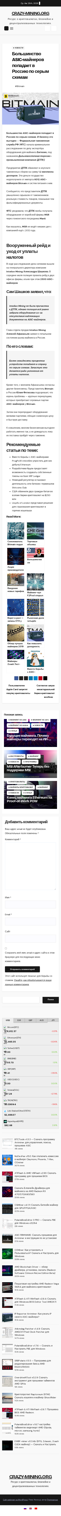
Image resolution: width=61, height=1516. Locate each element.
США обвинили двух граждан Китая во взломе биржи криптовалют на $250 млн (32, 495)
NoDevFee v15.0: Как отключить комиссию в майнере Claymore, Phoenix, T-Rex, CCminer (37, 1159)
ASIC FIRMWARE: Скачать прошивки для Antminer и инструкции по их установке (36, 1236)
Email (8, 914)
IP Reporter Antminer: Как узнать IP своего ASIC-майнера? (33, 1315)
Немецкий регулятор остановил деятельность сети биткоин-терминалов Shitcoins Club (33, 483)
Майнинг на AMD (18, 720)
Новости (19, 48)
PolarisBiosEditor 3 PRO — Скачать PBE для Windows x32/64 (35, 1221)
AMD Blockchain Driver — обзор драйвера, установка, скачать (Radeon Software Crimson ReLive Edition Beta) (35, 1270)
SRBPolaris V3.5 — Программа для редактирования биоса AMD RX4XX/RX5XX (33, 1363)
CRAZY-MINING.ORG (30, 13)
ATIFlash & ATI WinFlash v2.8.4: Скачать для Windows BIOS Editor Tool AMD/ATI (35, 1300)
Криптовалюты (17, 782)
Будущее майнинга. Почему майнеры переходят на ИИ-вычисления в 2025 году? (28, 739)
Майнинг (34, 756)
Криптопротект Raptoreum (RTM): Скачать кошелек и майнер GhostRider (35, 1396)
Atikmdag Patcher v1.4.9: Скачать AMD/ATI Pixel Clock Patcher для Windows (32, 1331)
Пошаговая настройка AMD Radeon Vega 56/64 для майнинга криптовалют (37, 1285)
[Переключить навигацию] (12, 28)
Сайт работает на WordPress (15, 1500)
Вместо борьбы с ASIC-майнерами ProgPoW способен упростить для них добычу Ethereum (32, 461)
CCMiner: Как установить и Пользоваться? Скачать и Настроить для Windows (37, 1253)
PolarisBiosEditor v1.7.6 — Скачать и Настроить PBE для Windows (33, 1347)
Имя (8, 897)
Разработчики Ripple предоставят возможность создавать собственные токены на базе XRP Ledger (31, 472)
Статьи (13, 731)
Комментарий (13, 839)
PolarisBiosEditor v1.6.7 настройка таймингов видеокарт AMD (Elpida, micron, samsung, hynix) (33, 1427)
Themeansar (52, 1500)
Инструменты (17, 756)
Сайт (7, 931)
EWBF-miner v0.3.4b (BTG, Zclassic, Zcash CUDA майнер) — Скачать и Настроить (37, 1443)
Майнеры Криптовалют (21, 787)
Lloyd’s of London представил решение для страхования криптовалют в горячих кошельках (32, 506)
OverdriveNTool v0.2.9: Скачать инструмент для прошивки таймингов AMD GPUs (35, 1380)
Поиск (51, 999)
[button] (47, 28)
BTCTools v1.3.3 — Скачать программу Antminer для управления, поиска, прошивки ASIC (35, 1142)
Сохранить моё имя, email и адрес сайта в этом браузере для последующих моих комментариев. (29, 957)
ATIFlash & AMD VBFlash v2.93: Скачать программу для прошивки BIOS (35, 1175)
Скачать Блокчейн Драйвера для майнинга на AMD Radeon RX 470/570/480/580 (32, 1191)
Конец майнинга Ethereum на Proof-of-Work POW (29, 799)
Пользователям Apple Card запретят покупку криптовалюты (18, 689)
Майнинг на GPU (41, 720)
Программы (31, 762)
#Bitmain (19, 86)
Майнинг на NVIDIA (19, 725)
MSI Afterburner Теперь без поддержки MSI (28, 768)
